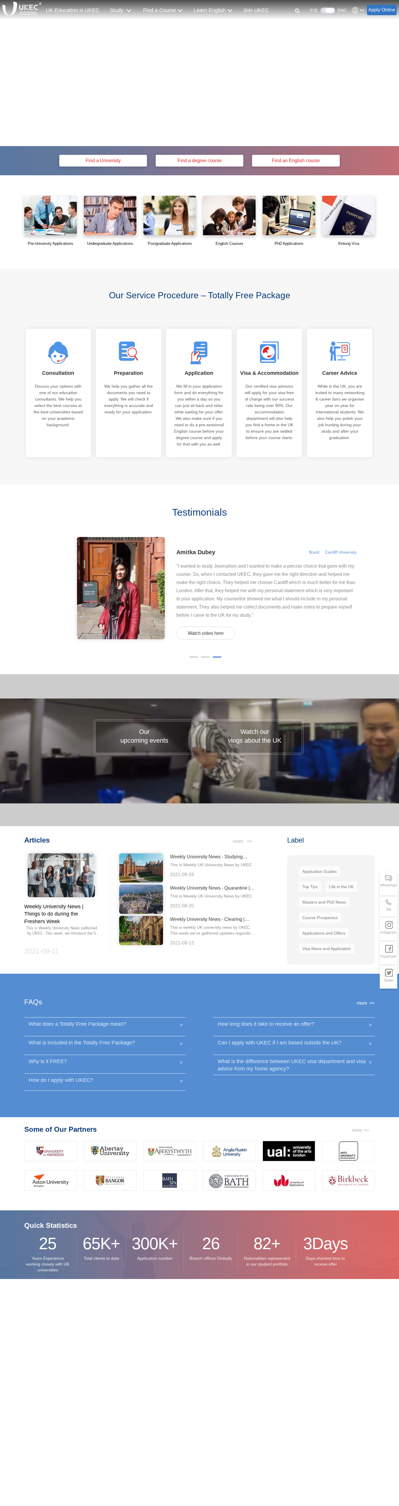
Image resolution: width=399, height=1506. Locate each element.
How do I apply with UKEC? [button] (105, 1080)
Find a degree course (200, 160)
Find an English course (296, 160)
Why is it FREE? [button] (105, 1061)
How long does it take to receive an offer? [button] (294, 1024)
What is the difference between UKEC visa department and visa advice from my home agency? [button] (294, 1065)
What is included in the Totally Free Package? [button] (105, 1043)
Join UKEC (256, 10)
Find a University (103, 160)
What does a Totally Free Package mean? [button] (105, 1024)
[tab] (105, 1025)
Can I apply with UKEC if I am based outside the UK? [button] (294, 1043)
